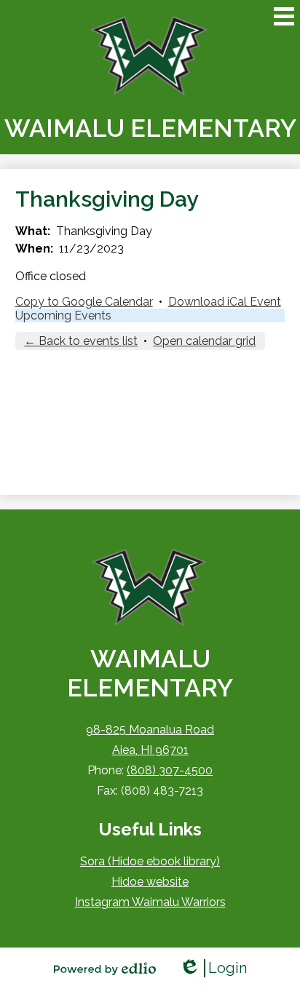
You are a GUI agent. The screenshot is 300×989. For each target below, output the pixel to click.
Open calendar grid (204, 341)
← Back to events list (81, 341)
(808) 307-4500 (170, 770)
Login (213, 968)
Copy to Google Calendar (84, 302)
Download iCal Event (224, 302)
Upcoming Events (63, 315)
